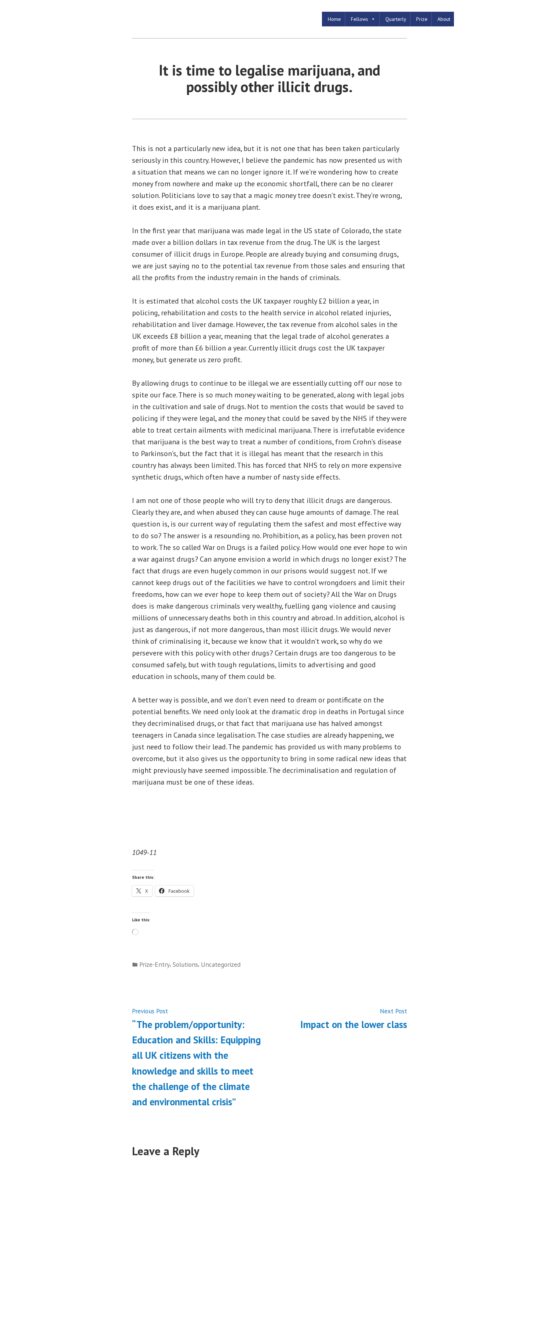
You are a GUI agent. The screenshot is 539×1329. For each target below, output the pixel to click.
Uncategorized (221, 964)
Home (334, 19)
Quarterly (395, 19)
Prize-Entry (154, 964)
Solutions (185, 964)
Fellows (359, 19)
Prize (422, 19)
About (443, 19)
